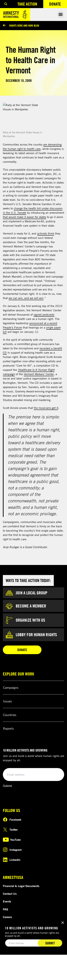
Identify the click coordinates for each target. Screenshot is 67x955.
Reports (8, 728)
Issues (7, 701)
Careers (7, 917)
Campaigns (10, 687)
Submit (7, 785)
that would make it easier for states (24, 217)
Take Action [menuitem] (27, 3)
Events (7, 901)
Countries (9, 715)
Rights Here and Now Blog (24, 25)
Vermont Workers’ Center (39, 374)
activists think (45, 233)
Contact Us (10, 893)
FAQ (5, 909)
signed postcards (44, 314)
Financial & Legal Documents (21, 886)
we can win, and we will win (26, 298)
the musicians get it (46, 408)
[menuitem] (5, 4)
